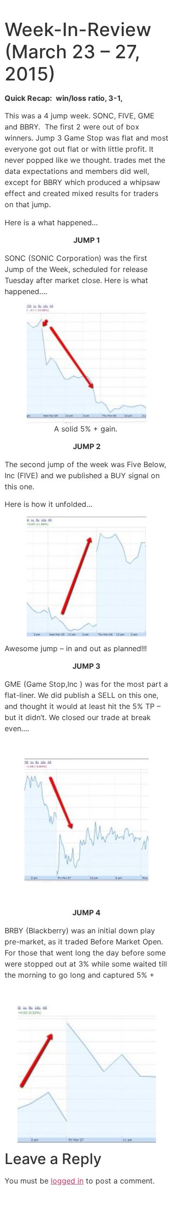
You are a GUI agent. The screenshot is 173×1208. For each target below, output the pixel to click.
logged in (67, 1180)
